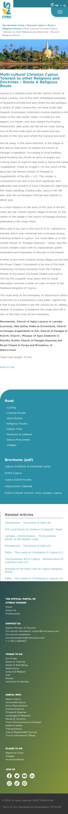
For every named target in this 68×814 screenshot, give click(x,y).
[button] (64, 5)
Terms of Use (9, 807)
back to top (7, 367)
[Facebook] (9, 776)
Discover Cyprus (36, 25)
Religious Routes (11, 28)
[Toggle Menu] (59, 11)
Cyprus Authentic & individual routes (27, 466)
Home (21, 25)
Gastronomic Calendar (18, 486)
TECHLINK (56, 807)
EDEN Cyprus (13, 473)
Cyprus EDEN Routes (18, 479)
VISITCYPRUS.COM (42, 800)
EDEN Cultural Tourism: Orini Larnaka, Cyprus (33, 492)
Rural (51, 25)
